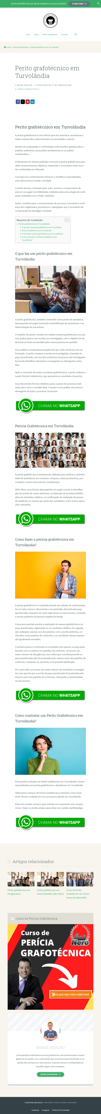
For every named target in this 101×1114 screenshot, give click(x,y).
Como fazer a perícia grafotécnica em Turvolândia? (42, 234)
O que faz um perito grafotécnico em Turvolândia (42, 227)
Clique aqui (78, 3)
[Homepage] (50, 20)
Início (28, 34)
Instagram (46, 1110)
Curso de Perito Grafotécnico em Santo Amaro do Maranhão (77, 894)
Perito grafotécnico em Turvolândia (34, 224)
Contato (64, 34)
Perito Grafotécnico (49, 34)
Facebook (35, 1110)
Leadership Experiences (34, 1102)
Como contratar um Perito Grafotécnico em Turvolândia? (39, 238)
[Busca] (73, 31)
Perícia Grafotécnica (28, 89)
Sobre (36, 34)
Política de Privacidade (61, 1110)
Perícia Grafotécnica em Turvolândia (37, 230)
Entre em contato (49, 1074)
